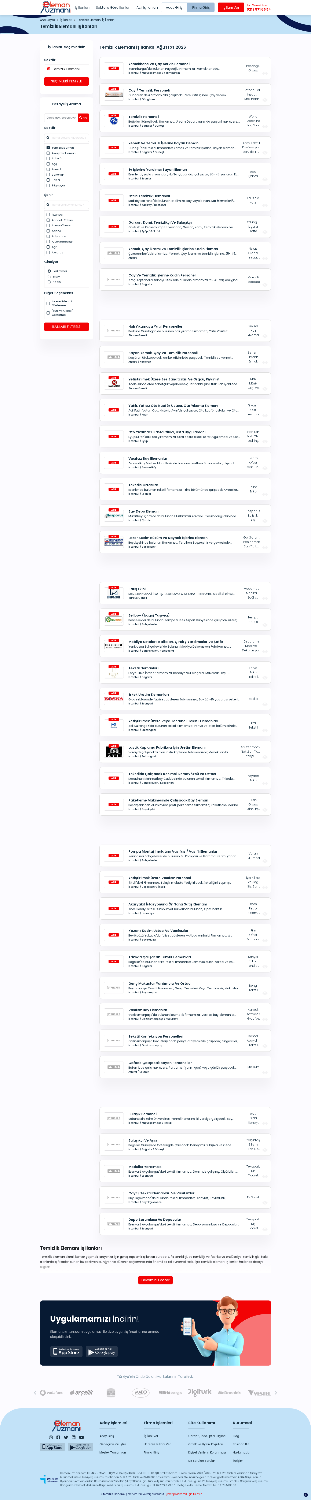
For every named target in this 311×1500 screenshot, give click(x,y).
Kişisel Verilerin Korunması (207, 1452)
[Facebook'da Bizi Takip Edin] (58, 1437)
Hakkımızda (241, 1452)
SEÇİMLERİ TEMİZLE (66, 81)
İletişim (238, 1461)
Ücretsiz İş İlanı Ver (157, 1444)
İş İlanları (82, 7)
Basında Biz (241, 1444)
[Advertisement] (66, 408)
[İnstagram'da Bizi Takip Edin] (51, 1437)
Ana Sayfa (47, 20)
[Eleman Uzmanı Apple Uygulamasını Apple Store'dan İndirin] (66, 1351)
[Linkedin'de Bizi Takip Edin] (74, 1437)
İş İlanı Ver (231, 7)
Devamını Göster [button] (155, 1280)
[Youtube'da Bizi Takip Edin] (81, 1437)
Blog (236, 1436)
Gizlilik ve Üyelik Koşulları (205, 1444)
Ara (85, 117)
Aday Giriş (174, 7)
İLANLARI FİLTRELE (66, 326)
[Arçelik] (81, 1393)
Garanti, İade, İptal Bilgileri (207, 1436)
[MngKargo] (170, 1393)
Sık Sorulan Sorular (201, 1461)
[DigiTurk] (200, 1393)
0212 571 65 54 (259, 7)
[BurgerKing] (111, 1393)
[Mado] (141, 1393)
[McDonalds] (229, 1392)
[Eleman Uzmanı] (55, 7)
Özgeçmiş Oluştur (112, 1444)
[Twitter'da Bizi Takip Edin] (66, 1437)
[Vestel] (259, 1393)
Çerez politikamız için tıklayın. (184, 1494)
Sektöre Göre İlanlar (113, 7)
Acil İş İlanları (147, 7)
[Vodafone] (51, 1393)
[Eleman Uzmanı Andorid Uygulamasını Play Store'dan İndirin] (102, 1351)
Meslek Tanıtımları (112, 1452)
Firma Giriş (201, 7)
